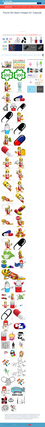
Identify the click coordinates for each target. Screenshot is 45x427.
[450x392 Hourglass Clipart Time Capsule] (21, 297)
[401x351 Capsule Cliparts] (19, 98)
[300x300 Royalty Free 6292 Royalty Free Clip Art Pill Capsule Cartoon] (7, 326)
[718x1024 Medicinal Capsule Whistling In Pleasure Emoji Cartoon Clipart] (13, 305)
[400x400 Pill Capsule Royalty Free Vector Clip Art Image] (21, 305)
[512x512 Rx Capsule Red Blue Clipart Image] (20, 326)
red (11, 55)
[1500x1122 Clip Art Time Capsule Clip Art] (7, 264)
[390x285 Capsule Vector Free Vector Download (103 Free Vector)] (8, 255)
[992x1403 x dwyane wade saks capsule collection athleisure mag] (13, 345)
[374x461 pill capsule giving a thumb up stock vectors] (5, 391)
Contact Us (25, 424)
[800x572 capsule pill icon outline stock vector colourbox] (8, 382)
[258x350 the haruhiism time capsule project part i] (4, 400)
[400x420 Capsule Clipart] (20, 175)
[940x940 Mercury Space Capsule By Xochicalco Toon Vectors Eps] (5, 107)
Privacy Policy (19, 424)
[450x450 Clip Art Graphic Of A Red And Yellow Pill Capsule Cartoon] (7, 87)
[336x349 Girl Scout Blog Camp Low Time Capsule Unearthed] (7, 75)
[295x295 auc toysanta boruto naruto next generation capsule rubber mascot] (12, 337)
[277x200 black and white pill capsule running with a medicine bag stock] (19, 363)
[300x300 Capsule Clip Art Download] (20, 210)
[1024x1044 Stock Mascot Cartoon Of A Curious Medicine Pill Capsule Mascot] (20, 199)
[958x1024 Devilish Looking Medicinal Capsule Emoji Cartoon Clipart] (20, 287)
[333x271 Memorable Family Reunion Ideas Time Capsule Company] (19, 64)
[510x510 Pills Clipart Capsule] (20, 141)
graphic (15, 55)
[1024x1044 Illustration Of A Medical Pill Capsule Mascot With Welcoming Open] (7, 175)
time (35, 55)
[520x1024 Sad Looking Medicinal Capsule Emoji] (3, 337)
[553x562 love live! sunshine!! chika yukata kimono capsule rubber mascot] (21, 353)
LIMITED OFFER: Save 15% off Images (15, 35)
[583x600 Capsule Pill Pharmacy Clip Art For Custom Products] (21, 107)
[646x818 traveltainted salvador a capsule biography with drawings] (22, 337)
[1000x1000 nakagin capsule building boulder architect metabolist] (21, 345)
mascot (30, 55)
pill (3, 55)
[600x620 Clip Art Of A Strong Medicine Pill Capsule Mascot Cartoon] (7, 163)
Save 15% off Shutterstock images (35, 59)
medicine (25, 55)
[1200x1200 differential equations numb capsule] (5, 345)
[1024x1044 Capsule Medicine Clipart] (20, 233)
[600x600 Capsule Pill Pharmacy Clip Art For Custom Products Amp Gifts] (7, 117)
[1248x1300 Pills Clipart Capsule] (6, 315)
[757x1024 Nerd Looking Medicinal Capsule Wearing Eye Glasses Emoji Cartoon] (13, 107)
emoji (39, 55)
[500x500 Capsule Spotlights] (20, 87)
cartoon (7, 55)
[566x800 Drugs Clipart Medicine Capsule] (4, 297)
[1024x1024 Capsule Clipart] (7, 222)
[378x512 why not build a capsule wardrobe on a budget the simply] (13, 408)
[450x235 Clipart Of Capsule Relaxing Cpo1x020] (13, 275)
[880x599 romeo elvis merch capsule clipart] (18, 391)
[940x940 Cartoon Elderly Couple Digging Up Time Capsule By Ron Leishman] (6, 64)
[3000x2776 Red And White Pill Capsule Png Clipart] (7, 152)
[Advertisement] (23, 23)
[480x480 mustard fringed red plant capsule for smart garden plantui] (6, 372)
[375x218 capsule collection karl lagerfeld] (8, 353)
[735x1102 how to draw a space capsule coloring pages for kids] (11, 400)
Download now (36, 6)
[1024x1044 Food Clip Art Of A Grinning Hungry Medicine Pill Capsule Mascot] (6, 98)
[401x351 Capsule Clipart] (7, 233)
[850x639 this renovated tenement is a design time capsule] (20, 400)
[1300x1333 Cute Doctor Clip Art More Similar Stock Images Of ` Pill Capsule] (7, 129)
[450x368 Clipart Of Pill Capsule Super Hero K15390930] (20, 264)
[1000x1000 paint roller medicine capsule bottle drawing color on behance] (6, 363)
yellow (20, 55)
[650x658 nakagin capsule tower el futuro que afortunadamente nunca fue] (5, 408)
